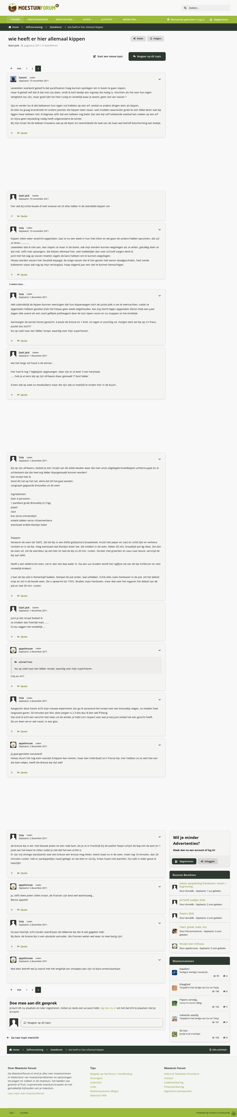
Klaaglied (185, 984)
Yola (21, 228)
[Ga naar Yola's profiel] (13, 229)
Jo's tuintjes (194, 1033)
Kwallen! (184, 969)
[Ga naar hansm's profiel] (13, 79)
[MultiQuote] (12, 133)
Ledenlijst (95, 1082)
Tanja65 (184, 987)
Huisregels (96, 1078)
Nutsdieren (51, 45)
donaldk (189, 890)
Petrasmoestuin (193, 931)
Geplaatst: (208, 890)
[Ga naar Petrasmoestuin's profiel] (174, 931)
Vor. (19, 68)
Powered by (213, 1112)
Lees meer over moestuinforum (26, 1093)
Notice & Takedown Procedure (181, 1073)
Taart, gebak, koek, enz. (193, 927)
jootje (182, 1033)
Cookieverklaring (173, 1082)
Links (93, 1086)
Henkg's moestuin (198, 972)
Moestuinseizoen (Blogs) (104, 1091)
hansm (23, 77)
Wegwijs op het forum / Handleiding (111, 1073)
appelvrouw (26, 648)
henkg (183, 972)
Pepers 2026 (187, 913)
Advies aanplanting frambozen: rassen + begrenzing (203, 885)
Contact (168, 1078)
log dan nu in (108, 1008)
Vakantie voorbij (189, 1015)
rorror (183, 1002)
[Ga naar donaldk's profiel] (174, 887)
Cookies (24, 1112)
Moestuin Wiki (98, 1095)
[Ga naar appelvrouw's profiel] (13, 650)
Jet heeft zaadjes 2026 (192, 900)
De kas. (184, 1030)
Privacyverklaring (174, 1086)
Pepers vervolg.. (189, 999)
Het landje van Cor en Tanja (205, 987)
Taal (11, 1112)
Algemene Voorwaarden (178, 1091)
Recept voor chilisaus (192, 943)
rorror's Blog (195, 1002)
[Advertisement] (86, 164)
